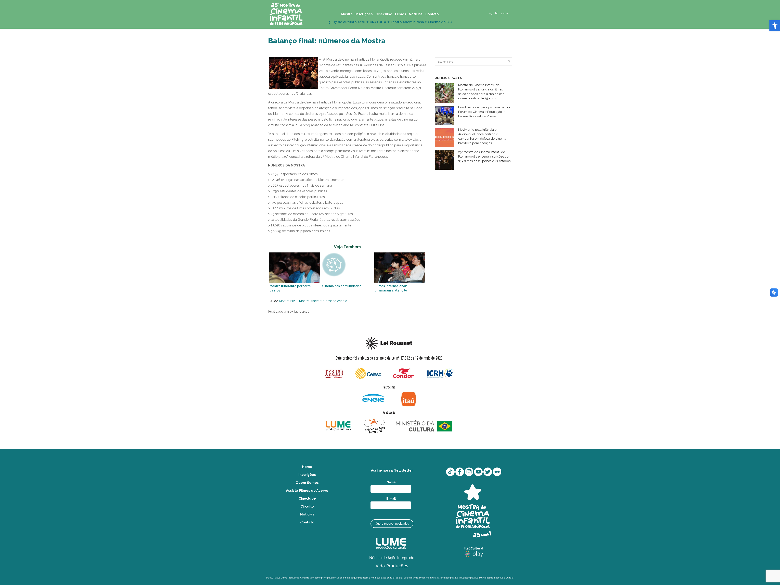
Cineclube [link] (307, 498)
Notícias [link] (307, 514)
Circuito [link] (307, 506)
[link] (774, 25)
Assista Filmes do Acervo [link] (307, 490)
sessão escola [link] (336, 301)
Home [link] (307, 467)
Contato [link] (307, 522)
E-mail (392, 498)
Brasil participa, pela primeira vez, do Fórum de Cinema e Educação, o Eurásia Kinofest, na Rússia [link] (484, 111)
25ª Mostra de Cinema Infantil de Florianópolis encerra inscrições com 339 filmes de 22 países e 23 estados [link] (484, 156)
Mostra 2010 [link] (288, 301)
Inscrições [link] (307, 475)
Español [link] (503, 13)
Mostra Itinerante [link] (311, 301)
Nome (392, 482)
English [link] (492, 13)
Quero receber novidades (392, 523)
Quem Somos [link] (307, 483)
